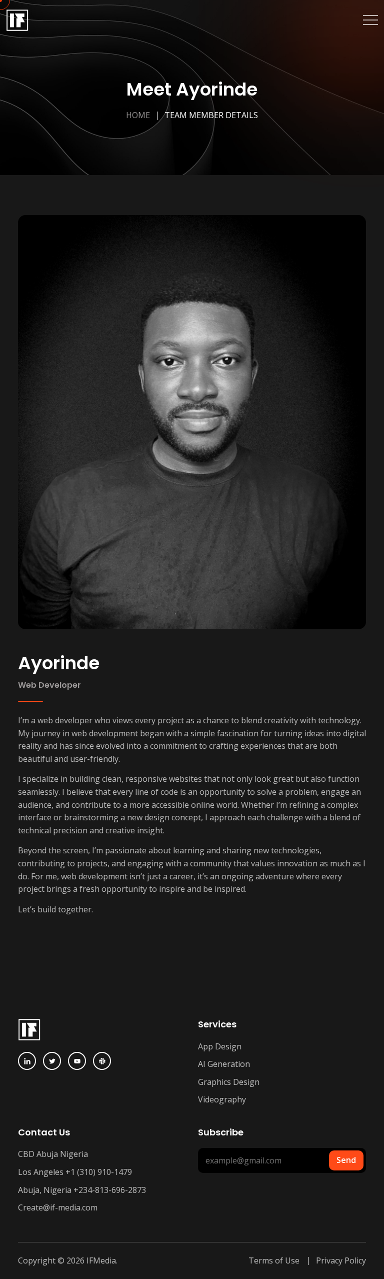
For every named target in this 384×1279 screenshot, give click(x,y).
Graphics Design (229, 1081)
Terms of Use (274, 1260)
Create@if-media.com (58, 1207)
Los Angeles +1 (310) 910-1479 (75, 1171)
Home (138, 115)
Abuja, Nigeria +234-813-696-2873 (82, 1189)
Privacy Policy (341, 1260)
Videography (222, 1099)
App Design (220, 1046)
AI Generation (224, 1063)
